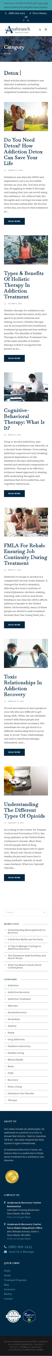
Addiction (13, 985)
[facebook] (23, 20)
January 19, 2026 (15, 170)
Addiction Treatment (19, 999)
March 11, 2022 (14, 570)
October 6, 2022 (15, 304)
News (11, 1066)
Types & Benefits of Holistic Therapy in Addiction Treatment (24, 285)
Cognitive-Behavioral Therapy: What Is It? (24, 419)
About (7, 1275)
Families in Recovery (19, 1046)
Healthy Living (16, 1053)
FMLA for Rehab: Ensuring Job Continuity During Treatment (25, 554)
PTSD (10, 1073)
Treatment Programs (15, 1280)
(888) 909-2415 (17, 13)
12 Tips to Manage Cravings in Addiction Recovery (24, 947)
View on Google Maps (19, 1217)
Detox (11, 1032)
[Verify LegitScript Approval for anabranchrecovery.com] (29, 1316)
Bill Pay (8, 1294)
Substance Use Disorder (21, 1093)
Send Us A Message (21, 1251)
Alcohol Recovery (17, 1012)
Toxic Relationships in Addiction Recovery (23, 685)
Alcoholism (14, 1019)
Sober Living (15, 1086)
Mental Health (15, 1059)
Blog (6, 1285)
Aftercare (13, 1005)
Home (7, 1270)
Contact (8, 1299)
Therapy (12, 1100)
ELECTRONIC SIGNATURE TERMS (26, 1350)
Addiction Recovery (18, 992)
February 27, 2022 (15, 701)
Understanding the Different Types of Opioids (24, 810)
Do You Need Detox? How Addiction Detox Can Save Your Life (23, 152)
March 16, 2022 (14, 435)
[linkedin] (28, 20)
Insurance (9, 1289)
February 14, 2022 (15, 823)
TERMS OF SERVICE (30, 1347)
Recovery (13, 1080)
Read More (14, 221)
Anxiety (12, 1026)
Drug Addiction (16, 1039)
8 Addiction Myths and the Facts (25, 939)
